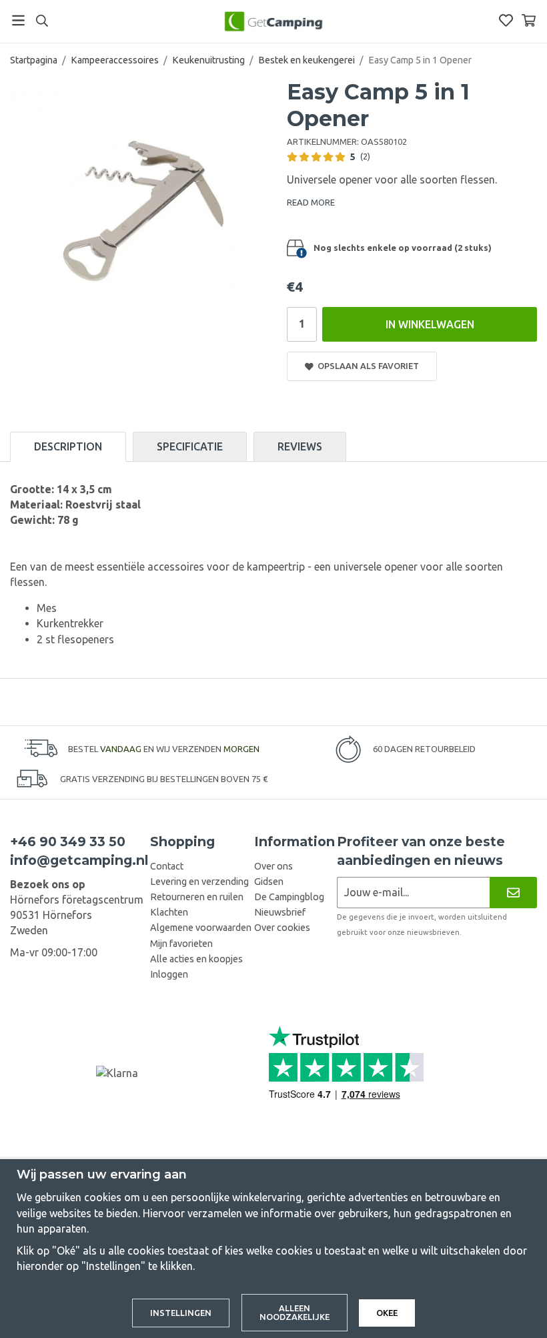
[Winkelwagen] (528, 20)
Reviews (300, 446)
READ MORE (311, 202)
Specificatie (190, 446)
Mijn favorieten (181, 943)
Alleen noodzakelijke (294, 1312)
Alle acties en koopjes (196, 959)
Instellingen (180, 1312)
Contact (166, 866)
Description (68, 446)
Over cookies (282, 927)
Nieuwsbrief (280, 912)
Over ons (273, 866)
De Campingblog (289, 897)
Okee (387, 1312)
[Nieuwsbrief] (513, 892)
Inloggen (169, 974)
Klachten (169, 912)
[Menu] (18, 20)
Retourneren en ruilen (196, 897)
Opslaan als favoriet (366, 365)
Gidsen (269, 881)
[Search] (41, 21)
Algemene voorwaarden (200, 927)
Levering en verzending (199, 881)
